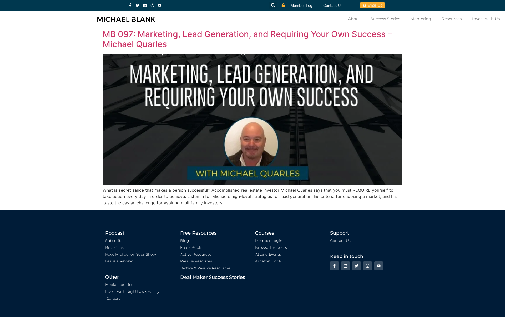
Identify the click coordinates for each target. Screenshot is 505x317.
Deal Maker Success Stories (212, 277)
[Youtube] (159, 5)
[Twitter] (137, 5)
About (354, 18)
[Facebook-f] (130, 5)
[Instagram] (152, 5)
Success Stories (385, 18)
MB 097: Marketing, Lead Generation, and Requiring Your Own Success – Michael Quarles (247, 39)
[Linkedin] (145, 5)
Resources (452, 18)
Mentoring (421, 18)
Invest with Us (486, 18)
